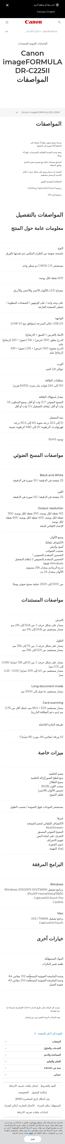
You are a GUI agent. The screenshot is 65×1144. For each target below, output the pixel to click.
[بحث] (59, 22)
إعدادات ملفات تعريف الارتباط (32, 1112)
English (51, 11)
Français (41, 11)
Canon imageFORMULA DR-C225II (40, 112)
